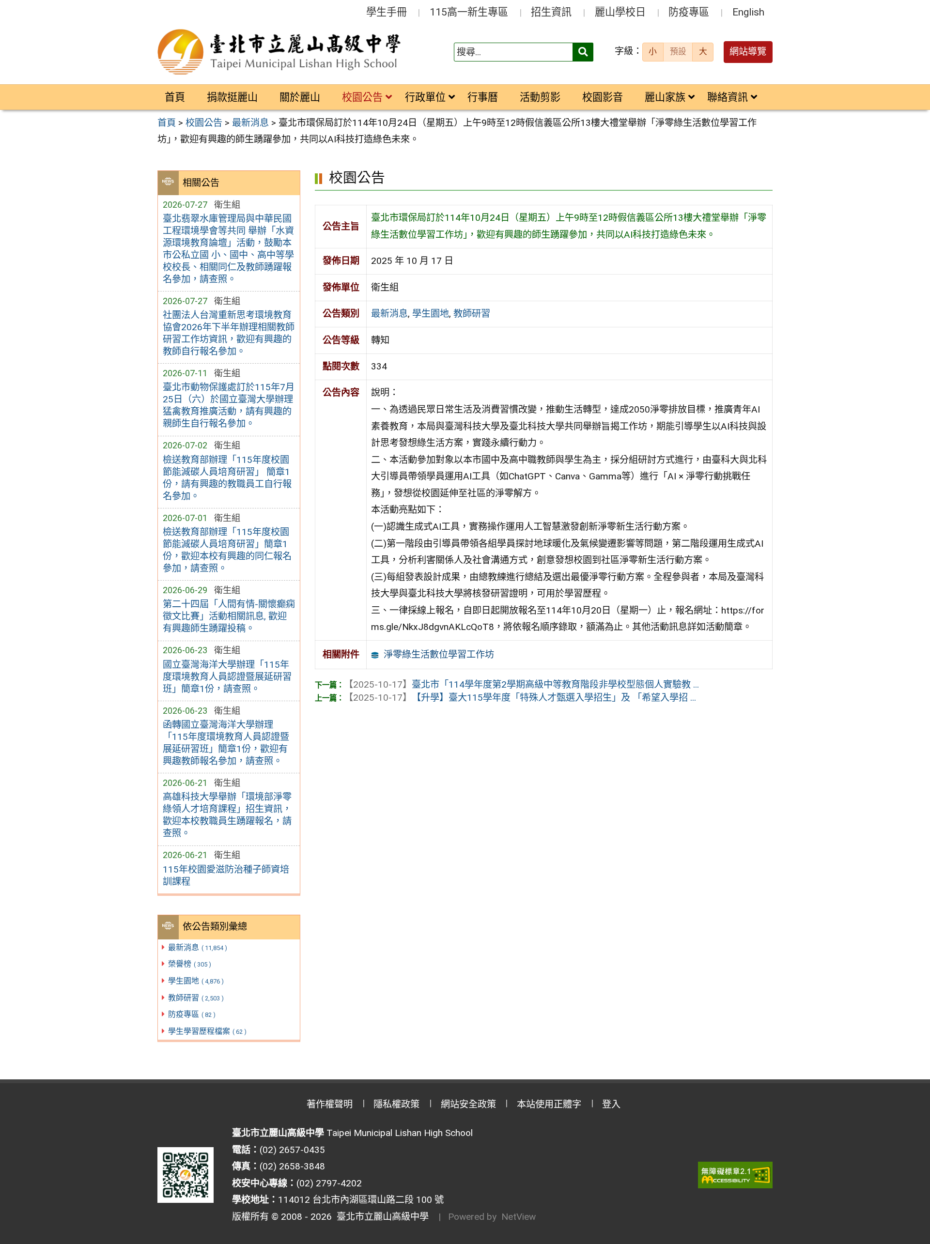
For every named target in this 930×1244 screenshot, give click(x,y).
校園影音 (602, 97)
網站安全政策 (468, 1104)
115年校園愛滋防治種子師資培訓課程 (226, 875)
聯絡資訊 (727, 97)
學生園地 (196, 980)
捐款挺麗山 (232, 97)
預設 (678, 51)
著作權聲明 (330, 1104)
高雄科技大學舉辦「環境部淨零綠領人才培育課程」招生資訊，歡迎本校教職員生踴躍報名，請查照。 (227, 815)
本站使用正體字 (549, 1104)
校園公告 (362, 97)
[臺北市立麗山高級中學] (280, 52)
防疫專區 (688, 12)
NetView (518, 1216)
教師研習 (196, 997)
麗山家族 (665, 97)
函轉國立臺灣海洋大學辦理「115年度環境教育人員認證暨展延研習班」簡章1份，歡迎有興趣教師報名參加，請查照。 (226, 743)
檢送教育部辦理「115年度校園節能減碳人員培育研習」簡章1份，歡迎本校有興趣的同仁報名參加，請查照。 (227, 550)
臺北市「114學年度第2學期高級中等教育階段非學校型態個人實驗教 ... (521, 684)
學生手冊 (386, 12)
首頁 (175, 97)
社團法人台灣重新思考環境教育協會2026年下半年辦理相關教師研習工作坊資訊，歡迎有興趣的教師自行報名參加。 (228, 333)
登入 (611, 1104)
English (748, 12)
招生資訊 (551, 12)
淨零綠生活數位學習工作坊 (439, 654)
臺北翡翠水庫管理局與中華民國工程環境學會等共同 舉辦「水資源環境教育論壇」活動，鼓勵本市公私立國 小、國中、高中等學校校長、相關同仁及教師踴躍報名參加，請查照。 (228, 249)
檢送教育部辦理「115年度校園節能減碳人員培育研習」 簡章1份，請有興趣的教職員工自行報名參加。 (227, 478)
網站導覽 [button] (747, 51)
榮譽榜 (189, 963)
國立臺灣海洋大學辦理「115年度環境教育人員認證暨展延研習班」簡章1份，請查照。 (227, 676)
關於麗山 (299, 97)
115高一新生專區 (469, 12)
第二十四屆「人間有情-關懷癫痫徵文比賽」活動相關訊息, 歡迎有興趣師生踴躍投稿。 (229, 616)
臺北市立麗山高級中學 (380, 1216)
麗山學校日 (620, 12)
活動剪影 (540, 97)
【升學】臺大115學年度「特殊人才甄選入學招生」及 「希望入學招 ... (520, 697)
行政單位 (425, 97)
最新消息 (197, 947)
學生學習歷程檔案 (207, 1031)
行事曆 (482, 97)
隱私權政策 (396, 1104)
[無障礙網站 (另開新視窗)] (735, 1175)
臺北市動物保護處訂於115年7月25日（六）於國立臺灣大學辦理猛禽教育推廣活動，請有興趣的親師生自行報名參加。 (228, 405)
